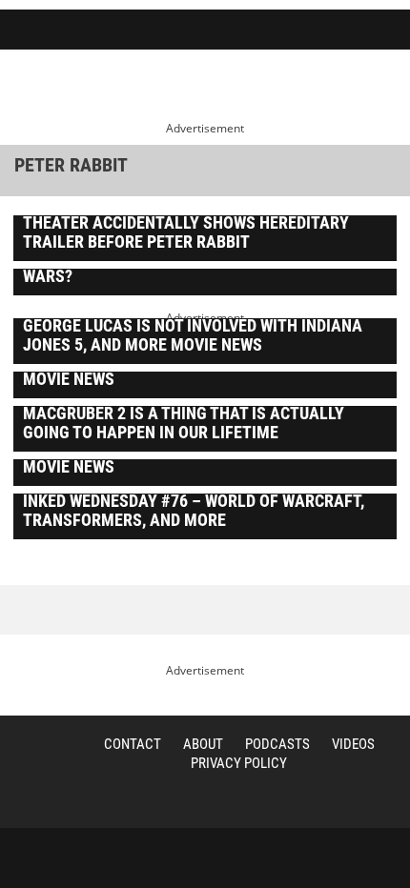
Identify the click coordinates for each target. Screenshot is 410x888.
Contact (132, 744)
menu (387, 31)
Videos (353, 744)
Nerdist (77, 31)
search (296, 31)
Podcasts (277, 744)
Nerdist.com (34, 765)
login (341, 31)
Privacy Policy (239, 763)
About (203, 744)
